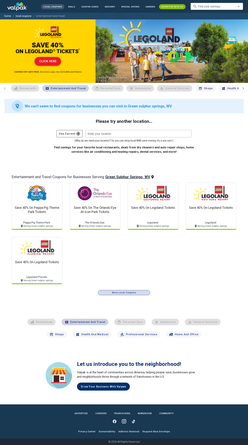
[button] (130, 6)
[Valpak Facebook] (114, 421)
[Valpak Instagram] (124, 421)
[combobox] (217, 6)
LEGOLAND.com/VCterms (71, 72)
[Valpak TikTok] (133, 421)
